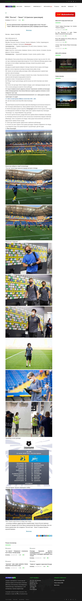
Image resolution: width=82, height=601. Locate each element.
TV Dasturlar (56, 6)
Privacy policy (15, 599)
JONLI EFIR (63, 6)
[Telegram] (51, 536)
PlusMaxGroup (23, 593)
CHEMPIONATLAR (36, 6)
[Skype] (49, 536)
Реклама (13, 1)
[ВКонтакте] (37, 536)
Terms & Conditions (8, 599)
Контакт (18, 1)
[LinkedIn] (44, 536)
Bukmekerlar (65, 14)
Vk (75, 599)
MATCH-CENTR (48, 6)
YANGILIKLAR (27, 6)
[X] (42, 536)
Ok (73, 599)
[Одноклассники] (39, 536)
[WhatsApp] (48, 536)
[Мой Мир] (40, 536)
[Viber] (46, 536)
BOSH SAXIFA (19, 6)
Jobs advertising (21, 599)
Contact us (27, 599)
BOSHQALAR (70, 6)
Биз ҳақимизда (8, 1)
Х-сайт (22, 1)
